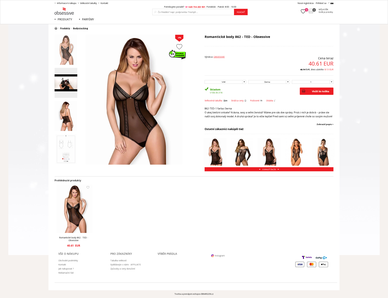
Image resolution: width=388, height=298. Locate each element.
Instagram (220, 255)
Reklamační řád (66, 272)
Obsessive (219, 56)
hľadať (241, 12)
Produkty (65, 19)
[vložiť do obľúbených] (179, 46)
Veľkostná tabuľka (213, 100)
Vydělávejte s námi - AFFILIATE (125, 264)
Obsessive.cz (77, 11)
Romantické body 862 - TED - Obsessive (73, 239)
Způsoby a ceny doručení (122, 268)
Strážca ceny (237, 100)
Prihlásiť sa (321, 3)
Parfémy (88, 19)
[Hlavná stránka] (57, 28)
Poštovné (254, 100)
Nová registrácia (306, 3)
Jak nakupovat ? (66, 268)
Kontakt (104, 3)
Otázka (269, 100)
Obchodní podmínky (68, 260)
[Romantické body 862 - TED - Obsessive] (74, 208)
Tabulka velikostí (118, 260)
